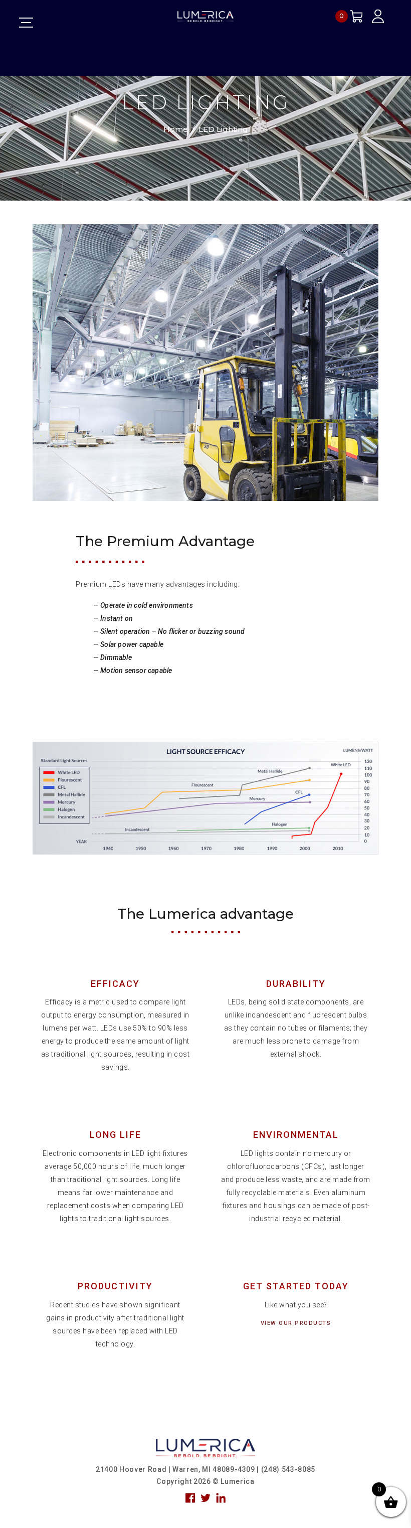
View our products (296, 1323)
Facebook (190, 1498)
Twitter (205, 1498)
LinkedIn (221, 1498)
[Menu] (26, 23)
